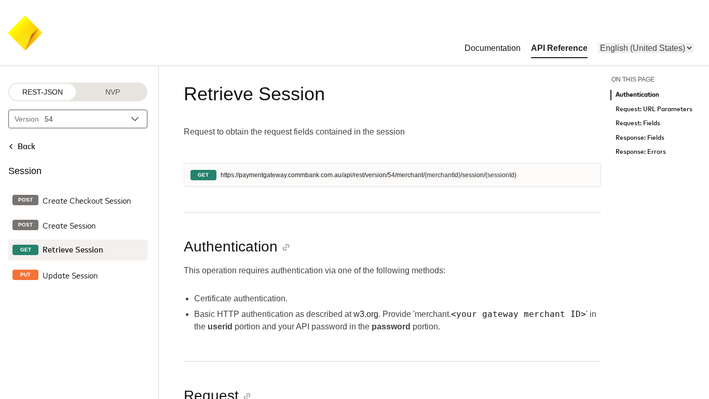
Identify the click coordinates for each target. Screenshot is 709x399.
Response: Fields (640, 138)
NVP (112, 92)
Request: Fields (638, 123)
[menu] (645, 48)
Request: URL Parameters (654, 109)
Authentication (637, 94)
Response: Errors (641, 152)
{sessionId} (500, 175)
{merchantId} (442, 175)
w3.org (365, 314)
